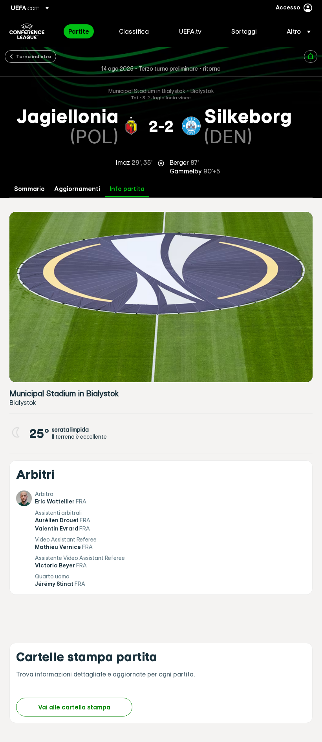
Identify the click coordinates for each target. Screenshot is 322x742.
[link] (78, 31)
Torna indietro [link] (33, 56)
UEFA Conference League (26, 31)
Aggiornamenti (77, 189)
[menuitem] (83, 31)
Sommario (29, 189)
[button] (296, 31)
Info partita (127, 189)
